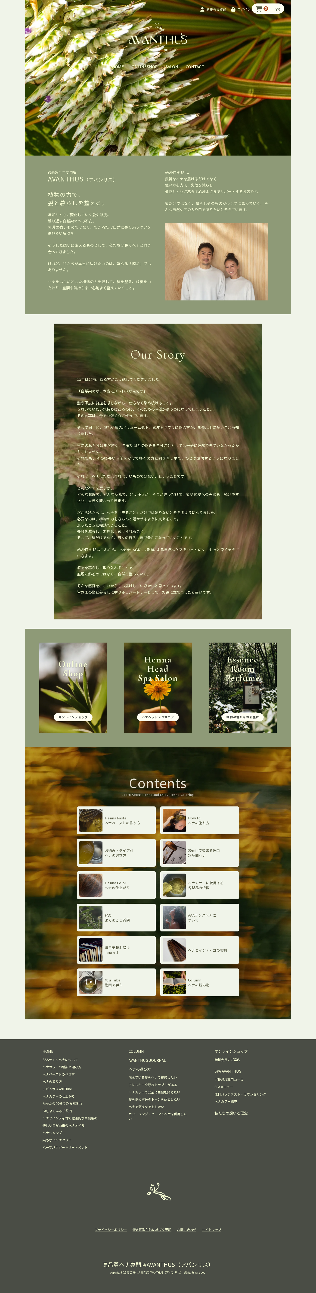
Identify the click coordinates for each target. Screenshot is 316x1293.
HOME (118, 66)
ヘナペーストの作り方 (59, 1074)
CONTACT (195, 66)
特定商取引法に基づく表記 (152, 1229)
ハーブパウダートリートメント (65, 1147)
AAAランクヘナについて (60, 1060)
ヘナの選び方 (140, 1068)
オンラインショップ (231, 1051)
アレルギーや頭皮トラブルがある (153, 1085)
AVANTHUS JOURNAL (147, 1060)
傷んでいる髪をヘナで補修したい (153, 1077)
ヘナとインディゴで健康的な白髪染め (70, 1118)
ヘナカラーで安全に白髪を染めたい (154, 1092)
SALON (171, 66)
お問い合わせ (186, 1229)
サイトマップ (211, 1229)
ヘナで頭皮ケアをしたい (146, 1107)
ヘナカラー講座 (225, 1101)
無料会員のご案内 (227, 1060)
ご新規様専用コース (228, 1080)
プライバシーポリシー (111, 1229)
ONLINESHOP (145, 66)
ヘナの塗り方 (52, 1081)
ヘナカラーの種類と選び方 (62, 1067)
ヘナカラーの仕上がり (59, 1096)
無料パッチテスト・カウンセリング (240, 1094)
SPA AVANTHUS (227, 1071)
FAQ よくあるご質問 (57, 1111)
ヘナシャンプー (54, 1133)
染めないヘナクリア (57, 1140)
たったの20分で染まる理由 (62, 1103)
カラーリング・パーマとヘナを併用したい (158, 1116)
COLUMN (136, 1051)
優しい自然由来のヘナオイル (64, 1125)
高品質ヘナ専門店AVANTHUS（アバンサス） (158, 1264)
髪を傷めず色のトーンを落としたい (154, 1099)
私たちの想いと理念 (231, 1112)
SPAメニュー (223, 1087)
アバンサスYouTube (57, 1089)
